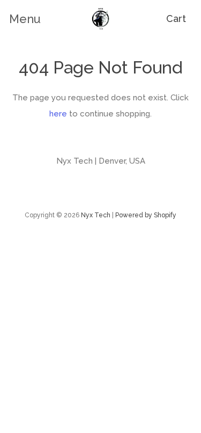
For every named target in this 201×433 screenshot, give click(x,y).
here (58, 114)
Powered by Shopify (145, 215)
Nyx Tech (95, 215)
